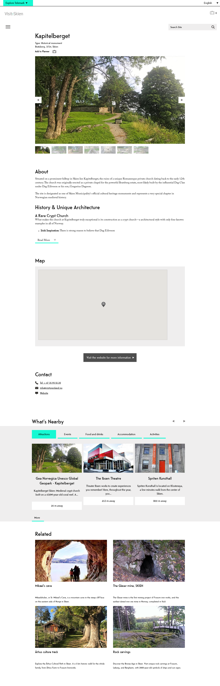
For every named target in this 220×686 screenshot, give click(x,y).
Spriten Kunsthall (160, 478)
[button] (103, 304)
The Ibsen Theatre (108, 478)
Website (44, 393)
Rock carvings (121, 652)
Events (67, 434)
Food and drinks (94, 434)
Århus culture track (46, 652)
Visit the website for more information (109, 357)
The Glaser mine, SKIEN (128, 586)
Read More (44, 240)
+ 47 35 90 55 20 (52, 382)
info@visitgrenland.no (51, 388)
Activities (154, 434)
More (37, 517)
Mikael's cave (43, 586)
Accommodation (126, 434)
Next (184, 421)
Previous (174, 421)
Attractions (44, 434)
